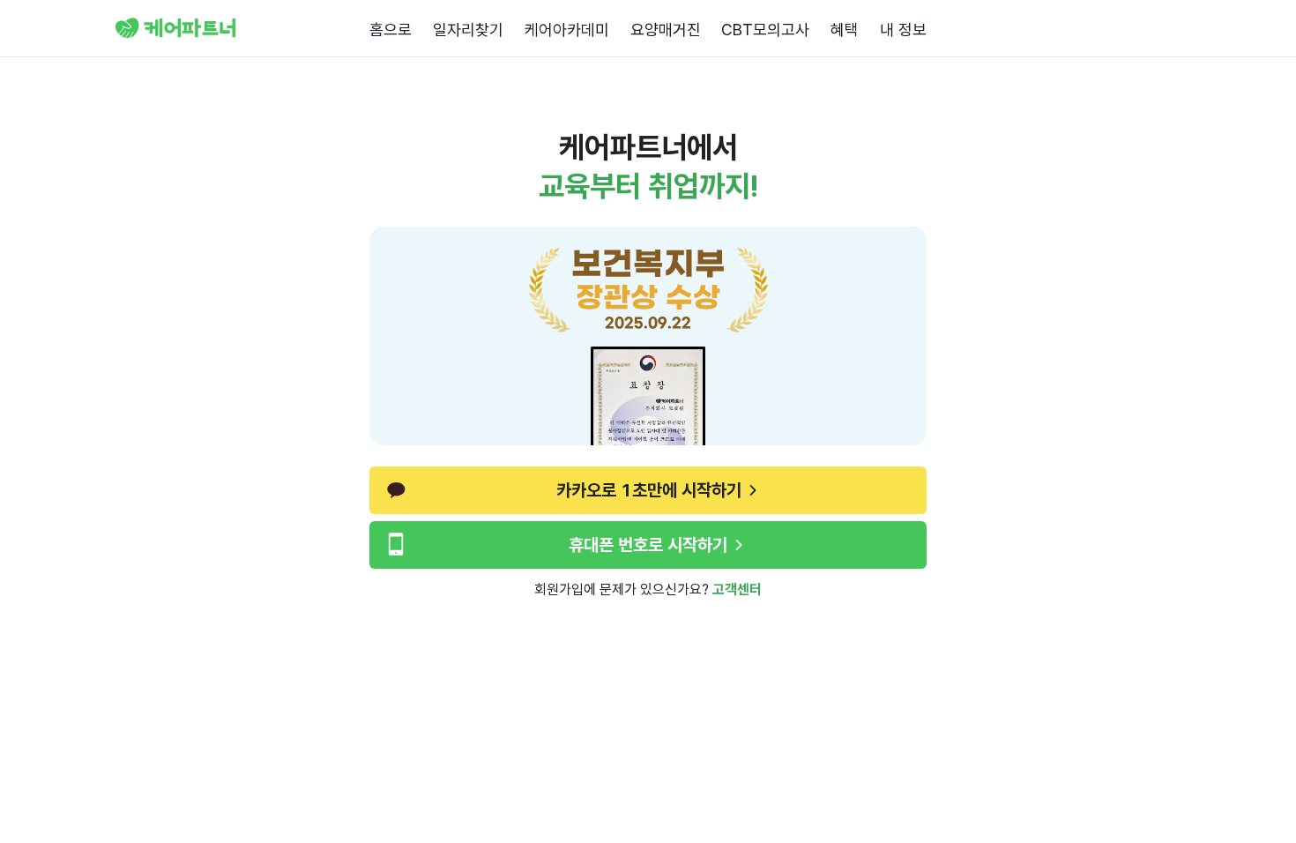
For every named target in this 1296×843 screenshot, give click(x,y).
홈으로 (390, 29)
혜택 (844, 29)
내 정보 (903, 29)
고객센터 (737, 589)
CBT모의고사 (765, 29)
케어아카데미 (567, 29)
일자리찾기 (468, 29)
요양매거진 (665, 29)
